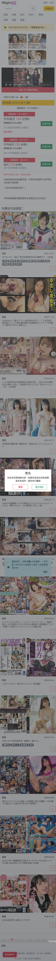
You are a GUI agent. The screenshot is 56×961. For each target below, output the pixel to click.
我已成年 (39, 487)
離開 (20, 487)
